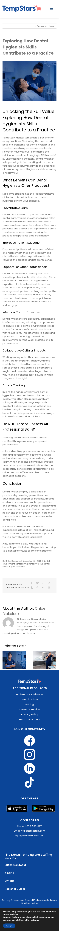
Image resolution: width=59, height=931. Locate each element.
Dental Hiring (22, 563)
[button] (51, 9)
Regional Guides (15, 889)
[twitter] (37, 583)
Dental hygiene (35, 563)
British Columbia (15, 865)
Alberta (9, 873)
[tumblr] (32, 587)
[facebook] (32, 583)
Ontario (9, 881)
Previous (42, 26)
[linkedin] (43, 583)
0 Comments (18, 566)
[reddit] (49, 583)
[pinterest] (37, 587)
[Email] (49, 587)
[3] (29, 81)
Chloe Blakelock (13, 561)
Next (52, 26)
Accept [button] (9, 926)
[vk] (43, 587)
